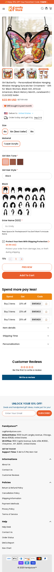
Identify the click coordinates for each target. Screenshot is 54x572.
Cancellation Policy (11, 493)
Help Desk (6, 527)
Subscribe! (44, 413)
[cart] (50, 9)
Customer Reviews (10, 475)
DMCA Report (8, 542)
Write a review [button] (27, 377)
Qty (4, 258)
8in (32, 131)
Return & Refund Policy (12, 487)
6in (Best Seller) (18, 131)
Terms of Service (10, 514)
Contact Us (7, 469)
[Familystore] (15, 9)
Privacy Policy (8, 509)
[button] (27, 156)
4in (5, 131)
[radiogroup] (27, 161)
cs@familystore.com (11, 431)
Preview (27, 267)
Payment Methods (10, 503)
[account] (46, 8)
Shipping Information (11, 498)
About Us (6, 464)
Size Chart (6, 548)
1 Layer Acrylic (11, 143)
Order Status (8, 537)
